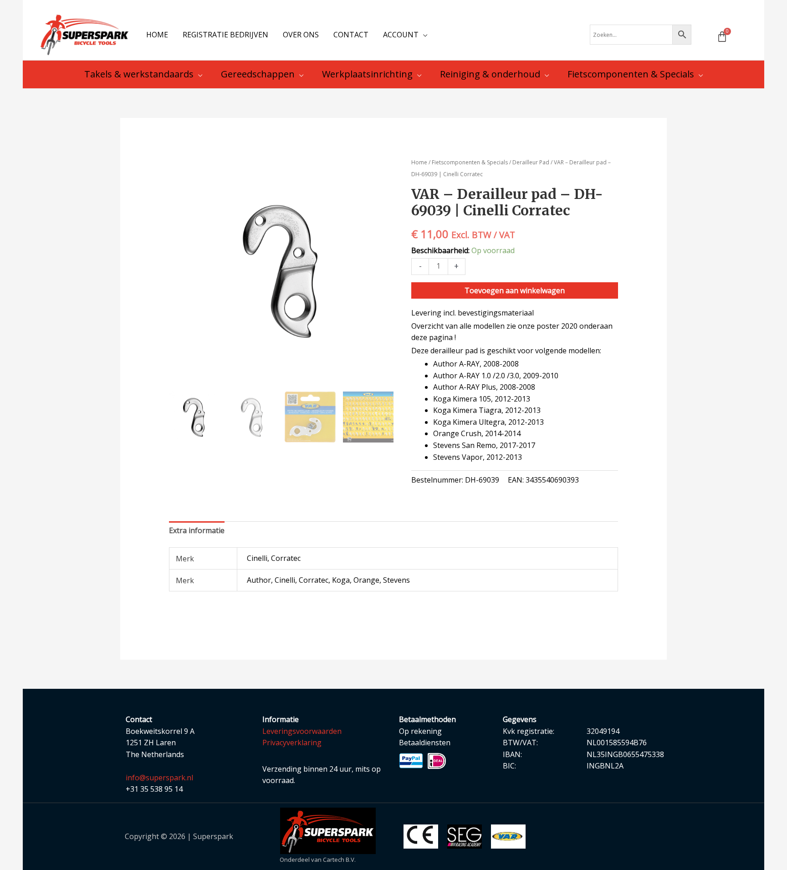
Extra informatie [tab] (197, 530)
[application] (423, 35)
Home (419, 162)
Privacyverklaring (292, 743)
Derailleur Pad (530, 162)
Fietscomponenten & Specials (470, 162)
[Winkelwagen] (722, 36)
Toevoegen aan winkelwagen (515, 290)
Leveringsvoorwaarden (302, 731)
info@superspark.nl (159, 778)
